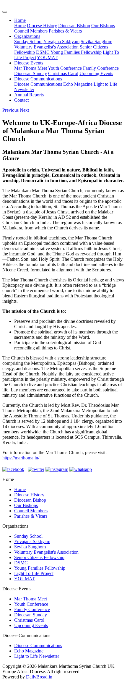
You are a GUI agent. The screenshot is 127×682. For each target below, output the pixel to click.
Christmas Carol (63, 73)
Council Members (31, 30)
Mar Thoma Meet (30, 68)
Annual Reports (29, 94)
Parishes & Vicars (65, 30)
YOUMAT (47, 57)
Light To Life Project (33, 573)
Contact (21, 100)
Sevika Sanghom (96, 41)
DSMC (43, 52)
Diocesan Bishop (74, 25)
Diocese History (42, 25)
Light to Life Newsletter (36, 656)
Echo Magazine (77, 84)
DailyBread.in (39, 676)
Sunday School (28, 41)
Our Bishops (103, 25)
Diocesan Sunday (30, 73)
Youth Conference (65, 68)
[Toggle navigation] (4, 12)
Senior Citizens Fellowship (39, 557)
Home (20, 20)
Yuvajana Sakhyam (61, 41)
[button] (11, 110)
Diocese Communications (38, 78)
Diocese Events (28, 62)
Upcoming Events (96, 73)
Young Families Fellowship (76, 52)
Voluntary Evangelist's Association (46, 46)
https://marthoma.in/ (20, 457)
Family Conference (101, 68)
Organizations (27, 36)
